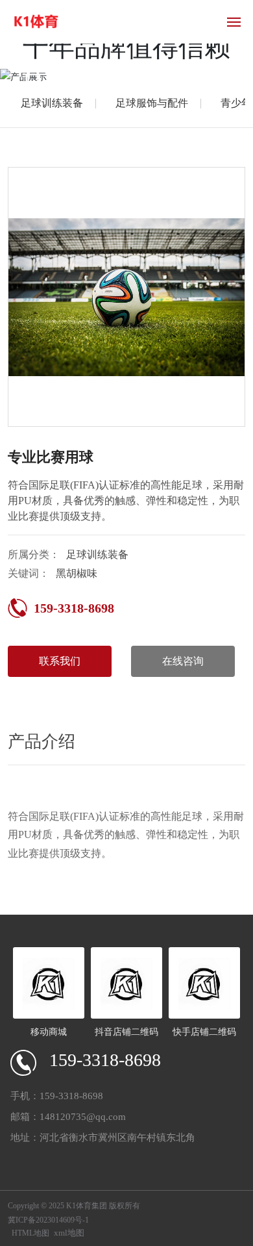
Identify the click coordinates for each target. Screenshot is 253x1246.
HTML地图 (30, 1233)
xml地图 (69, 1233)
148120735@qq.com (83, 1117)
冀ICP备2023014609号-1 (48, 1220)
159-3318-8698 (74, 608)
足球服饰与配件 (151, 102)
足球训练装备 (52, 102)
